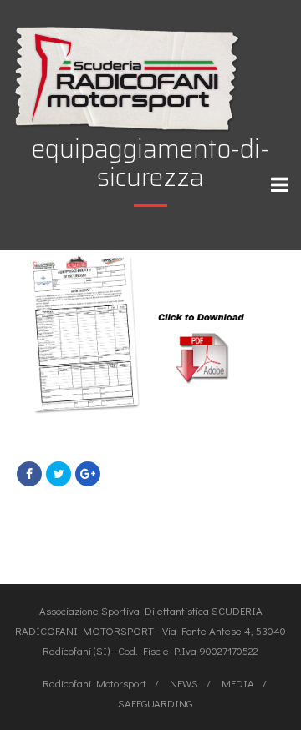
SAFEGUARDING (155, 703)
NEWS (184, 683)
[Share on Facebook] (29, 473)
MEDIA (238, 683)
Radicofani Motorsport (94, 683)
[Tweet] (58, 473)
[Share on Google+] (87, 473)
